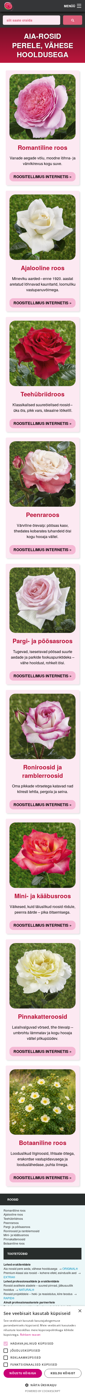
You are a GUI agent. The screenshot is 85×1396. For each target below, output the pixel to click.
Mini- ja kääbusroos (16, 1235)
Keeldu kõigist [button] (63, 1373)
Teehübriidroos (13, 1218)
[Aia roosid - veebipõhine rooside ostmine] (72, 20)
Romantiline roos (15, 1210)
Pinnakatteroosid (14, 1239)
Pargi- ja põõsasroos (17, 1227)
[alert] (42, 1351)
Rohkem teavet (30, 1335)
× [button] (79, 1311)
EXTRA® (9, 1277)
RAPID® (9, 1298)
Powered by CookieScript (42, 1391)
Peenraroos (11, 1223)
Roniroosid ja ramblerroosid (21, 1231)
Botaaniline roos (14, 1243)
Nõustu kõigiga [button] (22, 1373)
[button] (42, 1385)
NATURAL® (26, 1290)
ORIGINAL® (70, 1268)
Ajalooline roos (13, 1214)
